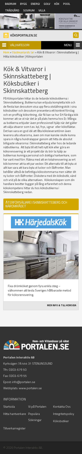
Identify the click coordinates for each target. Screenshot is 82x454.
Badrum (10, 4)
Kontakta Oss (62, 406)
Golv (47, 4)
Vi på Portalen (37, 406)
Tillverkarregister (14, 428)
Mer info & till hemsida (61, 305)
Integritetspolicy (63, 413)
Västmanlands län (23, 52)
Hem (6, 52)
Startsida (9, 406)
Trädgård (12, 10)
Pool (66, 4)
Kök (56, 4)
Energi (35, 4)
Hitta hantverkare (14, 413)
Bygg (23, 4)
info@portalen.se (23, 382)
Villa (41, 10)
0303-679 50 (17, 369)
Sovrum (29, 10)
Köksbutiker (61, 421)
